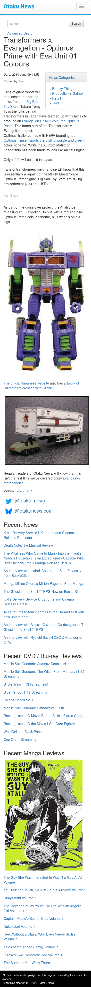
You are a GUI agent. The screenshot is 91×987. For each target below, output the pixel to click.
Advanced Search (20, 33)
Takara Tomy (24, 490)
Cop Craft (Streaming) (21, 739)
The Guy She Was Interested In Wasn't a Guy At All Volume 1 (43, 880)
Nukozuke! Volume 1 (19, 926)
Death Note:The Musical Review (28, 545)
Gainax (78, 93)
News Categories (62, 77)
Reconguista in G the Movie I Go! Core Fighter (39, 723)
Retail (56, 98)
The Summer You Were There (27, 962)
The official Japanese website (26, 383)
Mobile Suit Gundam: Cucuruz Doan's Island (38, 663)
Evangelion (71, 478)
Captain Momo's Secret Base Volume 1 (34, 918)
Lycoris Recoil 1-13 (18, 699)
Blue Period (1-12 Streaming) (26, 692)
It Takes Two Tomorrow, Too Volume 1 (33, 954)
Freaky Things (63, 88)
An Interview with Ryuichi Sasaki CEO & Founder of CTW (43, 640)
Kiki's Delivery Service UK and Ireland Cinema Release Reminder (39, 535)
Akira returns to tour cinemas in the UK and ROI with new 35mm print (44, 614)
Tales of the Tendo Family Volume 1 (31, 946)
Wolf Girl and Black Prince (23, 731)
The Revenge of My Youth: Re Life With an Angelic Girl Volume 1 (42, 908)
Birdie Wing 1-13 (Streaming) (26, 684)
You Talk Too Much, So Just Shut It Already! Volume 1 (45, 889)
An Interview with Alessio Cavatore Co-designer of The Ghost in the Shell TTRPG (45, 627)
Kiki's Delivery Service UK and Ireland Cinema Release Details (39, 601)
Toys (55, 103)
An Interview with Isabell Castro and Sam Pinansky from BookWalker (42, 573)
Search (76, 23)
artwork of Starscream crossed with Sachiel (41, 385)
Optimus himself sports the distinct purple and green (44, 140)
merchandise (14, 482)
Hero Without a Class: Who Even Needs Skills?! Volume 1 (40, 936)
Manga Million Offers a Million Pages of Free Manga (43, 583)
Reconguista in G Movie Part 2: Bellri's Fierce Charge (44, 715)
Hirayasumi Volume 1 (20, 897)
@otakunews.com (34, 510)
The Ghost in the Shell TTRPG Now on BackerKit (41, 591)
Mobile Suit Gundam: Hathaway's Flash (34, 707)
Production (60, 93)
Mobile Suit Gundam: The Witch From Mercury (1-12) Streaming (45, 674)
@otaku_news (30, 500)
